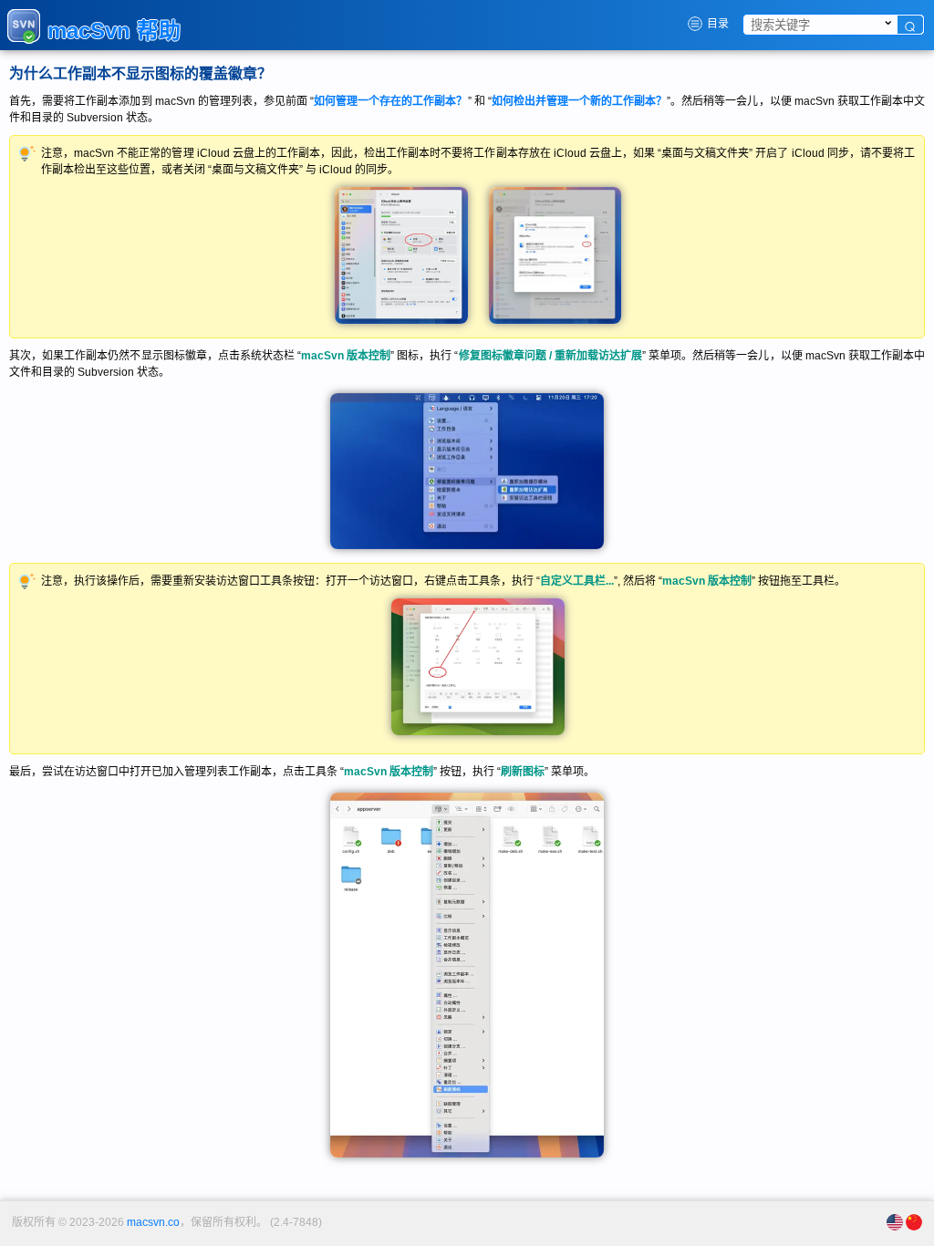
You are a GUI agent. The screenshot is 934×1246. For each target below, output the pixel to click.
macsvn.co (153, 1222)
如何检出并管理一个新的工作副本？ (580, 101)
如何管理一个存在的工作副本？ (391, 101)
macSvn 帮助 (114, 30)
